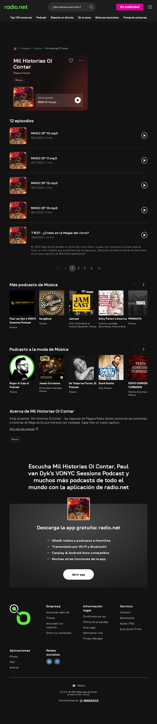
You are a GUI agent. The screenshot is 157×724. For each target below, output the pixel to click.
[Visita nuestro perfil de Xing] (57, 662)
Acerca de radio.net (57, 612)
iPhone (14, 656)
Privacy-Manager (93, 638)
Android (14, 667)
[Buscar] (91, 7)
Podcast (41, 17)
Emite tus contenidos (58, 633)
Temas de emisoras (135, 17)
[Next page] (91, 268)
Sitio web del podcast (22, 429)
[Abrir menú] (150, 7)
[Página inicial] (15, 48)
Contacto (125, 612)
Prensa (50, 618)
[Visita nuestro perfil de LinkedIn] (49, 662)
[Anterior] (134, 283)
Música (19, 80)
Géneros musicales (107, 17)
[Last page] (99, 268)
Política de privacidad (95, 622)
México (81, 685)
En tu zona (84, 17)
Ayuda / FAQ (127, 623)
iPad (12, 662)
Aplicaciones (127, 618)
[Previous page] (65, 268)
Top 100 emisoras (21, 17)
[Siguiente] (143, 283)
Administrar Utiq (93, 633)
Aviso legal (89, 627)
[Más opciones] (81, 60)
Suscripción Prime (130, 629)
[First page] (58, 268)
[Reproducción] (78, 100)
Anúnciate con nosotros (54, 625)
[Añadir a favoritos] (71, 60)
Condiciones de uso (94, 616)
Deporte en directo (62, 17)
